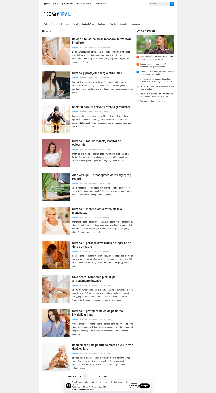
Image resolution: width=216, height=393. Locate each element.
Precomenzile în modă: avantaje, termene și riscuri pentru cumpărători (157, 72)
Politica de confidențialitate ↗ (83, 389)
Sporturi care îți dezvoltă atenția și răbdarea (101, 107)
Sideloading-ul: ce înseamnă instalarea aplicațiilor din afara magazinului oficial (156, 80)
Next (106, 377)
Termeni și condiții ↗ (100, 387)
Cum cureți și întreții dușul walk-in (154, 101)
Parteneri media (85, 4)
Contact (102, 4)
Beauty (55, 24)
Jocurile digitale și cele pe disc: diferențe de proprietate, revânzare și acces (156, 95)
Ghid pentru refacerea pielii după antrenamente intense (94, 278)
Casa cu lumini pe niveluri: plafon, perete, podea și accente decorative (156, 58)
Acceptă (144, 385)
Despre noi (68, 4)
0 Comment (106, 47)
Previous (72, 377)
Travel (75, 24)
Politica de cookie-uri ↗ (81, 387)
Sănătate (123, 24)
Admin (84, 47)
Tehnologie (135, 24)
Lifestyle (112, 24)
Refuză (134, 385)
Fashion (101, 24)
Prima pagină (52, 4)
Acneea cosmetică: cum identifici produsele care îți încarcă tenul (153, 65)
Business (65, 24)
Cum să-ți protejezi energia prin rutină (97, 73)
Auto (46, 24)
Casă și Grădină (88, 24)
